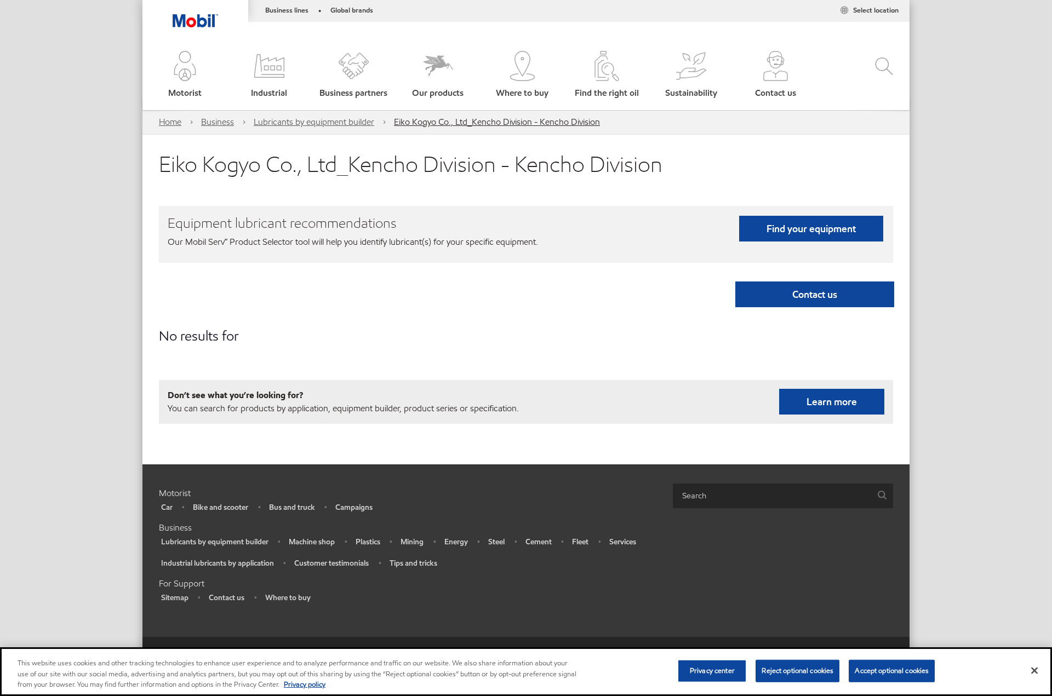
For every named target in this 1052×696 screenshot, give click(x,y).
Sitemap (174, 598)
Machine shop (312, 542)
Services (622, 542)
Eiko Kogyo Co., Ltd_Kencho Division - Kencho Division (497, 122)
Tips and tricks (413, 563)
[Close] (1034, 670)
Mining (412, 542)
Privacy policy (304, 684)
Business (217, 122)
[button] (185, 75)
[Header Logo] (195, 13)
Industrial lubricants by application (217, 563)
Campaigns (354, 507)
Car (167, 507)
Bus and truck (292, 507)
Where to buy (288, 598)
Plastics (368, 542)
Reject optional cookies (797, 670)
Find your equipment (811, 228)
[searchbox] (772, 496)
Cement (538, 542)
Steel (496, 542)
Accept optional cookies (892, 670)
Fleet (580, 542)
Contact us (226, 598)
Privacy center (712, 670)
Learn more (832, 401)
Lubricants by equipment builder (314, 122)
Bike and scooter (220, 507)
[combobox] (783, 496)
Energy (456, 542)
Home (170, 122)
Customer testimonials (331, 563)
